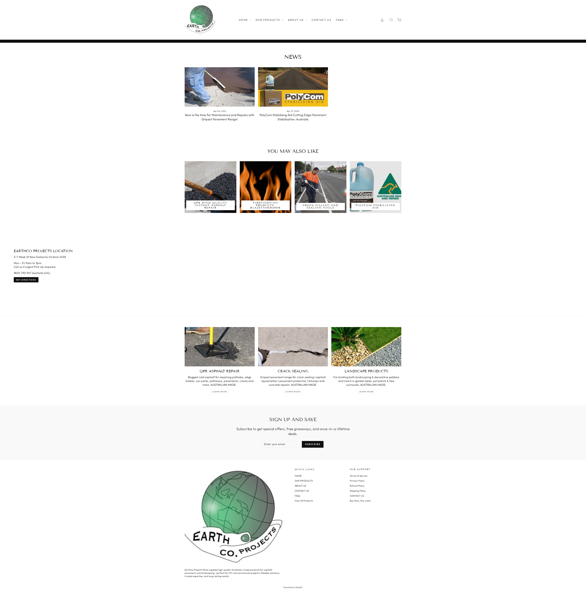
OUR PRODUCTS (268, 19)
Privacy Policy (357, 480)
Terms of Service (358, 475)
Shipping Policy (358, 490)
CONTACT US (321, 19)
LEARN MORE (293, 391)
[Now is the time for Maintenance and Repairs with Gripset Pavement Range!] (220, 87)
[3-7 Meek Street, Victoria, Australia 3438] (293, 266)
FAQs (340, 19)
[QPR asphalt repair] (220, 346)
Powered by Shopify (292, 587)
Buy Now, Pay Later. (360, 500)
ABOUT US (296, 19)
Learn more (219, 391)
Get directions (26, 280)
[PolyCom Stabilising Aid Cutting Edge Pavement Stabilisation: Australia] (293, 87)
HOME (244, 19)
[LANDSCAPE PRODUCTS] (366, 346)
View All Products (304, 500)
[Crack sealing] (293, 346)
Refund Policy (357, 485)
